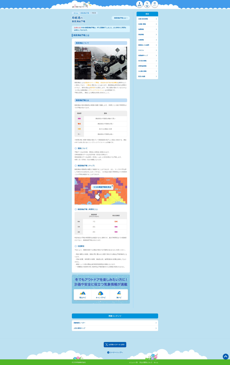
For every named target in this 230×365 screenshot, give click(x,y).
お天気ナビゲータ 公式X (116, 344)
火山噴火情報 (142, 71)
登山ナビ (82, 297)
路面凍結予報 (84, 13)
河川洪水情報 (142, 60)
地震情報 (141, 29)
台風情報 (141, 40)
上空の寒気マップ (79, 328)
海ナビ (119, 297)
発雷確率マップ (143, 55)
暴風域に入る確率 (143, 45)
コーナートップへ (116, 352)
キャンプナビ (101, 297)
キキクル (141, 50)
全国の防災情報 (143, 19)
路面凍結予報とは (120, 18)
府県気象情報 (142, 66)
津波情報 (141, 34)
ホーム (76, 13)
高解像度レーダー (79, 323)
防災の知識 (141, 76)
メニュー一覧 (133, 362)
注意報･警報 (142, 24)
